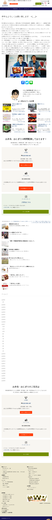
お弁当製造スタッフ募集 (7, 497)
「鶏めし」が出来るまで (32, 471)
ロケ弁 (39, 221)
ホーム (3, 8)
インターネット (26, 199)
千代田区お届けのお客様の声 (34, 480)
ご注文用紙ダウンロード (26, 188)
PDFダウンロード (6, 506)
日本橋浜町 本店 (6, 476)
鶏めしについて (30, 466)
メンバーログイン (44, 1)
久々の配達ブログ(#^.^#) (15, 232)
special (22, 221)
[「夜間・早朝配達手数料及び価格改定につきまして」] (5, 243)
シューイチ (30, 221)
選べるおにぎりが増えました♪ (16, 258)
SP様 (39, 114)
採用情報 (3, 492)
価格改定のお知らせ (14, 224)
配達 (45, 222)
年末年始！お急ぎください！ (18, 115)
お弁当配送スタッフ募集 (7, 496)
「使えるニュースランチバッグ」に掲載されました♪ (22, 266)
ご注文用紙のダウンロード (26, 434)
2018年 (19, 121)
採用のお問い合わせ (6, 499)
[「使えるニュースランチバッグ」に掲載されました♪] (5, 269)
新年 (38, 222)
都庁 (49, 111)
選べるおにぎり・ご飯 (7, 468)
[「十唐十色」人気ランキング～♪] (5, 277)
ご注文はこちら (26, 202)
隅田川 (47, 222)
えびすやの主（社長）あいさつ (8, 494)
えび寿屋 (26, 221)
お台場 (49, 121)
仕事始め (46, 221)
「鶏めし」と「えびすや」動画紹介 (34, 475)
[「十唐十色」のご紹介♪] (5, 286)
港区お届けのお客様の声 (33, 482)
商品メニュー (4, 466)
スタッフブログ (30, 489)
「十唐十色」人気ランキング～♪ (17, 275)
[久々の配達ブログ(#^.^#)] (5, 235)
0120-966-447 (26, 155)
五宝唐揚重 (48, 131)
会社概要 (29, 485)
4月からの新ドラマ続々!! (17, 104)
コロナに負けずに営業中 (16, 111)
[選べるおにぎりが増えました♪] (5, 260)
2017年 (21, 121)
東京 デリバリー (42, 111)
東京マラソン (41, 104)
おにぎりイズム (31, 470)
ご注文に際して (7, 207)
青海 (49, 222)
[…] (28, 225)
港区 (45, 121)
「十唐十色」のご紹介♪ (14, 283)
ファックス (26, 175)
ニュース (6, 8)
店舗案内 (3, 475)
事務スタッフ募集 (6, 501)
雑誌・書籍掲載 (5, 483)
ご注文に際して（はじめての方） (9, 504)
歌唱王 (17, 131)
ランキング (5, 470)
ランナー (47, 111)
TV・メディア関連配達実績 (13, 8)
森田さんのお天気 (21, 131)
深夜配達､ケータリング (42, 131)
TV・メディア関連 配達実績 (8, 481)
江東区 (40, 222)
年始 (36, 222)
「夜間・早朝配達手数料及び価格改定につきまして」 (22, 241)
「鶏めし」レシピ (31, 473)
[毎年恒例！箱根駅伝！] (5, 252)
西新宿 (23, 111)
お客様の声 (30, 476)
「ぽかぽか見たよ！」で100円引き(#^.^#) (44, 125)
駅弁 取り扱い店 (6, 478)
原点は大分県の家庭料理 (32, 468)
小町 (34, 222)
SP (47, 121)
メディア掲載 (34, 221)
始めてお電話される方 (26, 165)
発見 (42, 222)
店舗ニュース (5, 485)
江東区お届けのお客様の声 (34, 483)
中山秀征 (42, 221)
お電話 (26, 152)
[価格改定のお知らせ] (5, 226)
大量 (15, 131)
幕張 (24, 121)
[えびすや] (5, 3)
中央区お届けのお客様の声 (34, 478)
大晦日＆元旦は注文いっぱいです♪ (18, 125)
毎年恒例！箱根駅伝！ (14, 249)
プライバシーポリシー (32, 487)
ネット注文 (38, 3)
